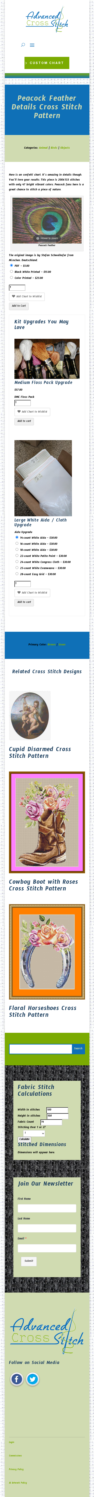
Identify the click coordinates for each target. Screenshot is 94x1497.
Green (62, 645)
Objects (65, 148)
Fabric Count (26, 1122)
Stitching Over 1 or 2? (32, 1127)
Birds (54, 148)
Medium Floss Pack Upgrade (43, 383)
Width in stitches (29, 1110)
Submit (28, 1261)
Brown (52, 645)
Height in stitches (29, 1116)
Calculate (24, 1139)
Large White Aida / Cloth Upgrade (40, 523)
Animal (43, 148)
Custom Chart (47, 63)
